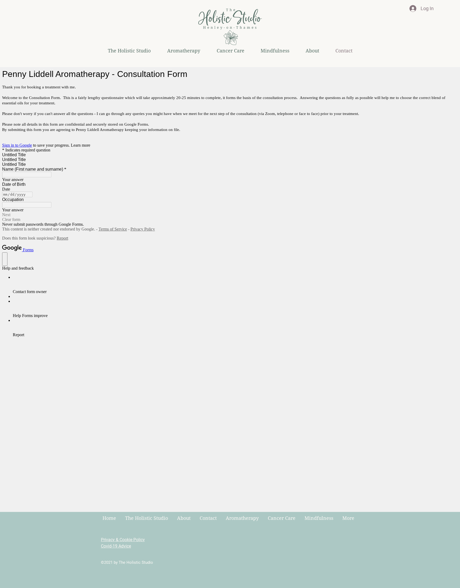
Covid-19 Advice (116, 546)
